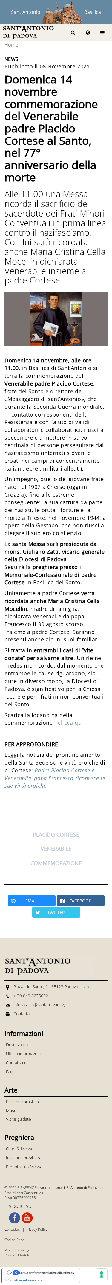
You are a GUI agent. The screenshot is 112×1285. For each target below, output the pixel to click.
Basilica (92, 12)
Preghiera (19, 1137)
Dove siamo (17, 1044)
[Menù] (102, 32)
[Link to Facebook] (14, 1218)
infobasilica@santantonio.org (39, 1005)
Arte (10, 1089)
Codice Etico (14, 1239)
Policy (9, 1255)
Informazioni (23, 1033)
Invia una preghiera (23, 1158)
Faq (9, 1071)
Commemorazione (56, 863)
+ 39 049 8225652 (30, 996)
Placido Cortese (56, 834)
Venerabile (56, 848)
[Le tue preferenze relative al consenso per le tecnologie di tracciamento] (101, 1274)
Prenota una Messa (24, 1167)
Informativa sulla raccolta (23, 1280)
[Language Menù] (88, 32)
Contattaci (23, 1014)
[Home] (28, 32)
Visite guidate (18, 1119)
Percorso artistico (22, 1101)
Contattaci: (13, 1229)
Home (11, 44)
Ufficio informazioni (24, 1053)
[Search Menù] (73, 32)
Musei (11, 1110)
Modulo (24, 1255)
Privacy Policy (36, 1229)
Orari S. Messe (19, 1149)
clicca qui (70, 722)
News (11, 59)
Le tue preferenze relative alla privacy (46, 1272)
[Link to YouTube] (27, 1218)
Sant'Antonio (25, 12)
